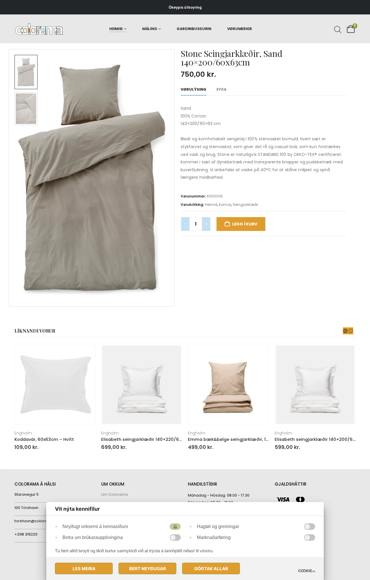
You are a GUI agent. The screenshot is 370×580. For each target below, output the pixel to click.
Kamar (225, 204)
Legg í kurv (244, 224)
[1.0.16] (306, 570)
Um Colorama (114, 494)
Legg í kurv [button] (85, 354)
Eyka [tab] (222, 89)
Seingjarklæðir (245, 204)
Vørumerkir (239, 28)
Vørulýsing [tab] (193, 89)
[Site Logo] (39, 29)
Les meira (84, 568)
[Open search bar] (337, 29)
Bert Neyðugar (147, 568)
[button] (10, 178)
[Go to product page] (55, 385)
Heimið (116, 28)
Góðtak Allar (211, 568)
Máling (149, 28)
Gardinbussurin (194, 28)
